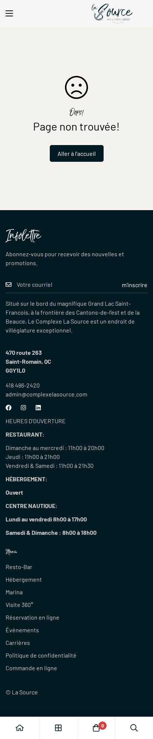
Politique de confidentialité (41, 655)
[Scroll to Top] (139, 699)
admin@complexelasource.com (46, 394)
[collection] (58, 728)
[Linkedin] (38, 408)
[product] (19, 727)
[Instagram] (23, 408)
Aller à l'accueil (77, 153)
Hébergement (24, 579)
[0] (96, 728)
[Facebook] (9, 408)
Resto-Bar (19, 566)
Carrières (18, 642)
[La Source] (112, 13)
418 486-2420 (23, 385)
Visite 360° (19, 604)
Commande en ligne (31, 667)
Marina (14, 591)
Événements (22, 629)
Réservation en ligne (32, 617)
